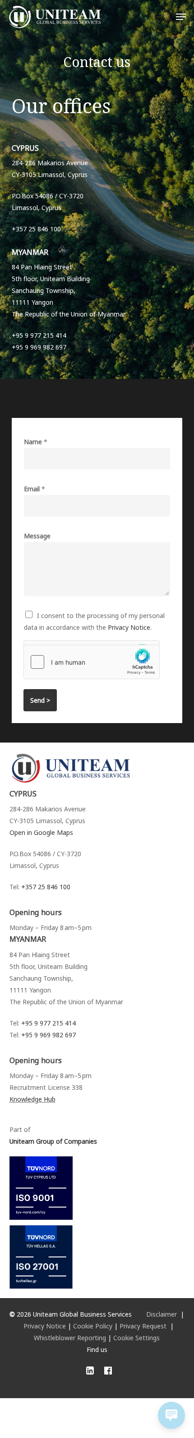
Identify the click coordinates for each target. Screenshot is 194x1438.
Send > (40, 700)
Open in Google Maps (41, 832)
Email (34, 488)
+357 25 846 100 (45, 886)
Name (35, 441)
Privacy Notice (129, 627)
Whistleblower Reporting (70, 1337)
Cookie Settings (136, 1337)
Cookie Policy (92, 1326)
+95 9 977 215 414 (48, 1023)
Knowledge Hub (32, 1099)
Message (37, 536)
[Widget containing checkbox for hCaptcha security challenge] (91, 662)
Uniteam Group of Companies (53, 1141)
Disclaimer (161, 1314)
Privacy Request (143, 1326)
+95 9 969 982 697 (48, 1035)
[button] (181, 16)
